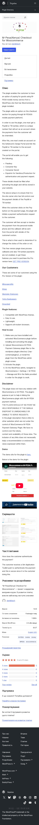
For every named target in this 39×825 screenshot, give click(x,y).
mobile (27, 637)
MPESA (22, 641)
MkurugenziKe (7, 284)
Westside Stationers (10, 294)
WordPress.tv (8, 764)
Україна (10, 792)
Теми (23, 737)
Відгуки (7, 64)
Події (23, 756)
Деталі (7, 58)
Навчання (6, 752)
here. (29, 454)
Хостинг (5, 741)
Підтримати (26, 760)
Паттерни (25, 745)
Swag (24, 764)
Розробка (8, 75)
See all (34, 685)
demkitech (16, 44)
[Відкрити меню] (35, 3)
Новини (5, 737)
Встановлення (10, 69)
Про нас (5, 734)
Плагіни (24, 741)
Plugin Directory (8, 10)
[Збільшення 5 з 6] (34, 530)
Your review (6, 685)
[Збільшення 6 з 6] (34, 539)
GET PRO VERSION (21, 261)
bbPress (6, 778)
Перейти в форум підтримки (14, 701)
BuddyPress (8, 782)
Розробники (7, 760)
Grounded (6, 304)
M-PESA (21, 637)
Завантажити (9, 50)
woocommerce (31, 641)
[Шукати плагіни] (25, 17)
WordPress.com (9, 771)
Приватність (7, 745)
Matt (5, 775)
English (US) (32, 632)
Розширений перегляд (11, 648)
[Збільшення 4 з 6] (34, 521)
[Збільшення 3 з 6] (16, 539)
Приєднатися (26, 752)
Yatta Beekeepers (9, 299)
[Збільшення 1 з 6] (16, 521)
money (34, 637)
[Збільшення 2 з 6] (16, 527)
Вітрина (24, 734)
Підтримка (8, 80)
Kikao (4, 289)
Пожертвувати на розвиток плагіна (17, 720)
